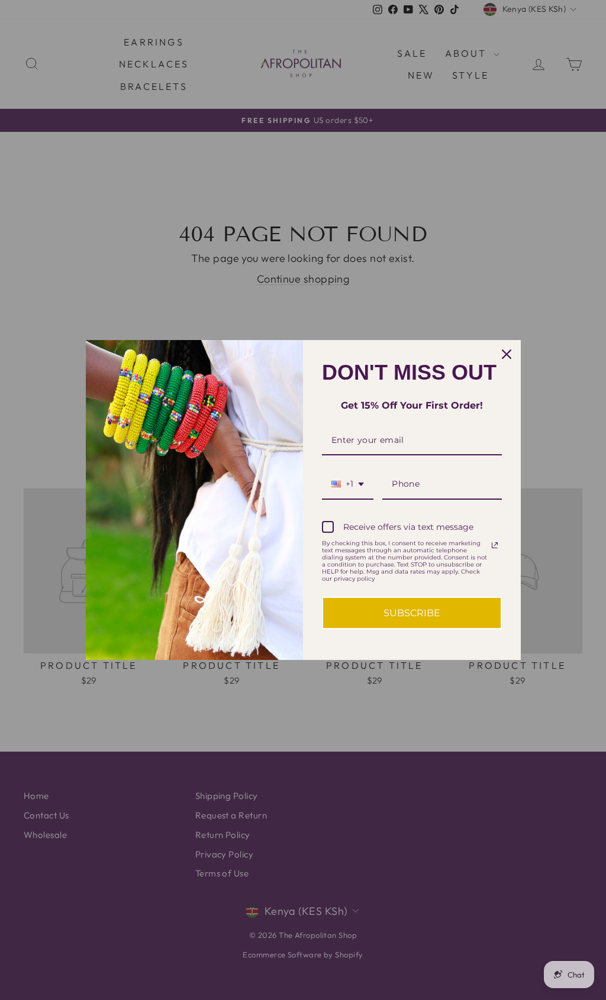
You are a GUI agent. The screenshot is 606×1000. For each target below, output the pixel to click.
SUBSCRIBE (411, 613)
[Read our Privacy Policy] (495, 545)
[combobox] (347, 485)
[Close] (506, 354)
